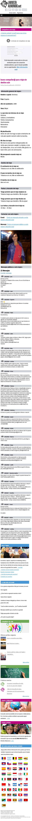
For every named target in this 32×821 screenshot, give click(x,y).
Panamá (20, 786)
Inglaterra (20, 775)
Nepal (9, 786)
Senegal (20, 791)
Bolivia (20, 760)
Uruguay (20, 801)
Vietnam (25, 801)
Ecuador (25, 765)
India (9, 775)
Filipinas (20, 770)
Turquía (9, 801)
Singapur (25, 791)
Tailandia (25, 796)
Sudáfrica (14, 796)
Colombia (14, 765)
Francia (25, 770)
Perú (4, 791)
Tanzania (3, 801)
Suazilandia (9, 796)
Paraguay (25, 786)
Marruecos (4, 786)
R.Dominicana (14, 791)
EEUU (9, 770)
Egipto (15, 770)
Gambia (3, 775)
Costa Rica (20, 765)
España (3, 770)
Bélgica (14, 760)
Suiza (20, 796)
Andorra (3, 760)
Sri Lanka (3, 796)
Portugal (9, 791)
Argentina (9, 760)
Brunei (26, 760)
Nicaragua (15, 786)
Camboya (4, 765)
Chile (9, 765)
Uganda (14, 801)
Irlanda (26, 775)
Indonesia (15, 775)
